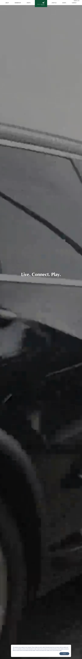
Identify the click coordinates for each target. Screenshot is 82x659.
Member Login (76, 0)
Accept (64, 653)
